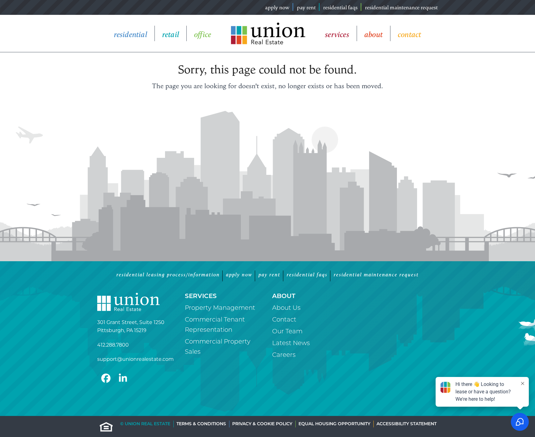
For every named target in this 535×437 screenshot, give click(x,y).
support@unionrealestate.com (135, 359)
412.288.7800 (113, 345)
